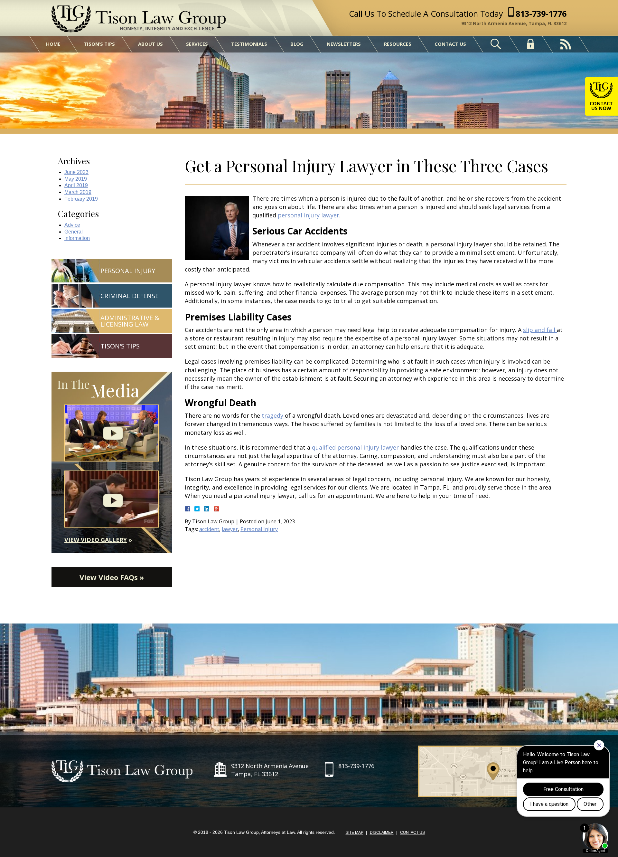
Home (53, 44)
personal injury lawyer (308, 215)
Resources (397, 44)
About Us (150, 44)
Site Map (354, 832)
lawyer (230, 529)
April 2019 (76, 185)
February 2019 (81, 199)
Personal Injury (259, 529)
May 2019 (75, 179)
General (73, 231)
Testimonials (249, 44)
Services (197, 44)
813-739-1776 (541, 14)
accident (209, 529)
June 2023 (76, 172)
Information (77, 238)
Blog (297, 44)
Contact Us (450, 44)
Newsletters (344, 44)
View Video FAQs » (112, 577)
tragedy (273, 415)
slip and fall (540, 330)
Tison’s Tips (99, 44)
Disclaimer (382, 832)
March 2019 (77, 192)
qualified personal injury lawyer (356, 447)
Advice (72, 225)
